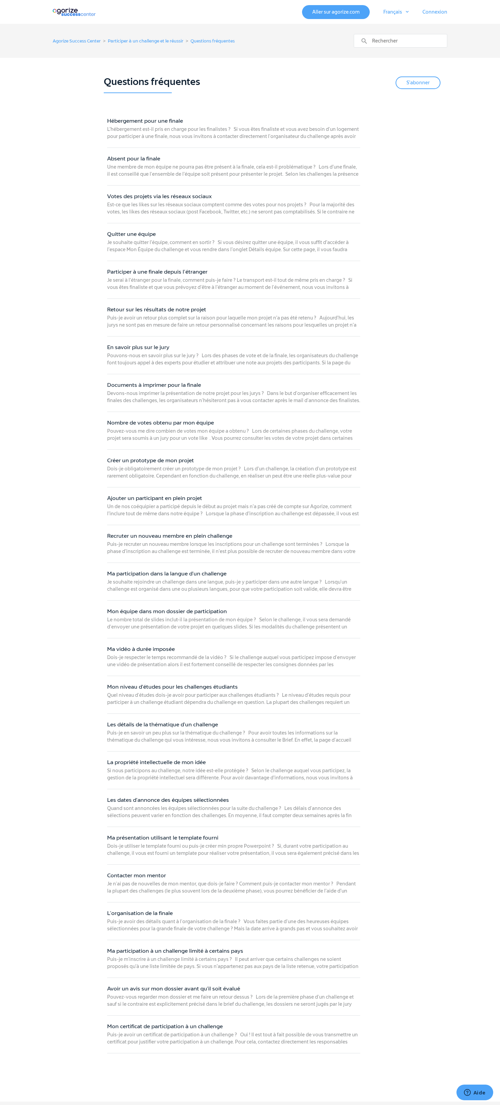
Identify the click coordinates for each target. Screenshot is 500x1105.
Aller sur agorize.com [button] (336, 12)
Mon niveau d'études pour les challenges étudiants (172, 686)
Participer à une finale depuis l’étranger (157, 271)
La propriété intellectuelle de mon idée (156, 762)
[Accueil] (74, 11)
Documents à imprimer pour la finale (154, 385)
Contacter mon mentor (136, 875)
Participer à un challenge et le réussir (145, 41)
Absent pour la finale (133, 158)
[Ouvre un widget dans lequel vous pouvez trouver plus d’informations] (474, 1093)
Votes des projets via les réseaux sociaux (159, 196)
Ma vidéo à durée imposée (141, 649)
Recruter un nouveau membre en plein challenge (169, 535)
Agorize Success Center (77, 41)
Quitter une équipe (131, 234)
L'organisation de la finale (140, 913)
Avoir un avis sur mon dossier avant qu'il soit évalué (173, 988)
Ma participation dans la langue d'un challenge (167, 573)
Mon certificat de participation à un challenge (165, 1026)
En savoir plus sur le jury (138, 347)
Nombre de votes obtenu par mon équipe (160, 422)
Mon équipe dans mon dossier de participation (167, 611)
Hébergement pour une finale (145, 120)
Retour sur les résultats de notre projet (156, 309)
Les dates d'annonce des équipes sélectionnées (168, 800)
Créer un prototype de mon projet (150, 460)
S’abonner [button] (418, 83)
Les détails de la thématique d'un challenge (162, 724)
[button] (396, 12)
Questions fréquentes (212, 41)
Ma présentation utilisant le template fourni (162, 837)
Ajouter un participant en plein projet (154, 498)
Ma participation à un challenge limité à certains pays (175, 950)
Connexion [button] (434, 12)
